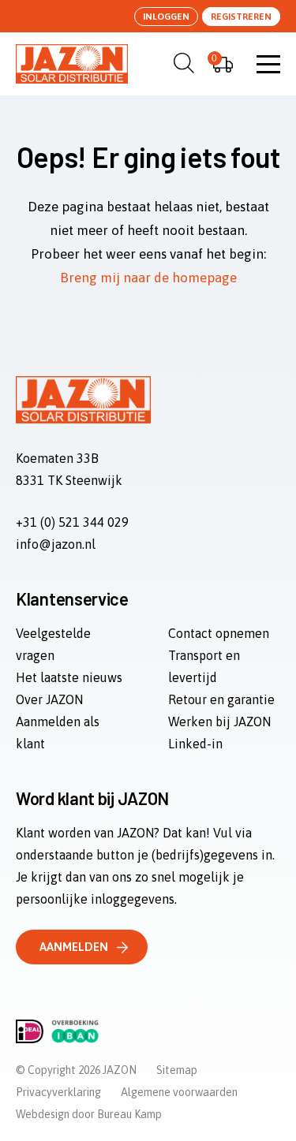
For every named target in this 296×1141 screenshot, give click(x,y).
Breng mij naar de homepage (148, 277)
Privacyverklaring (58, 1092)
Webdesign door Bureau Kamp (89, 1114)
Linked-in (195, 743)
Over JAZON (49, 699)
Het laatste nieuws (69, 677)
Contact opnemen (218, 633)
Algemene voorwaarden (179, 1092)
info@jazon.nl (56, 544)
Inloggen (166, 16)
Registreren (241, 16)
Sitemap (176, 1070)
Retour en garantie (221, 699)
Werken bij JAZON (219, 721)
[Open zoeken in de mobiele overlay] (181, 63)
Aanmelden (73, 946)
